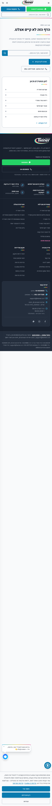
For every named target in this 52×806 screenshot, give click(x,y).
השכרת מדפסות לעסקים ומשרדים (14, 215)
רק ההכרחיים (26, 795)
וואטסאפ (25, 162)
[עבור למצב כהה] (7, 3)
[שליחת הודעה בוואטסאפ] (33, 321)
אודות (48, 254)
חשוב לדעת (46, 262)
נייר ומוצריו (43, 95)
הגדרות (26, 801)
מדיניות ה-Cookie (30, 783)
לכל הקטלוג (42, 123)
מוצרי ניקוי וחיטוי (42, 106)
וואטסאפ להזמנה (37, 9)
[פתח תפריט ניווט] (48, 2)
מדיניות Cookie (20, 267)
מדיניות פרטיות (20, 262)
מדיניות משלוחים (44, 267)
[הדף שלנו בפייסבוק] (45, 321)
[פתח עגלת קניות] (3, 3)
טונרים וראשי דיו (42, 89)
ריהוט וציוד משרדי (41, 100)
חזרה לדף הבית (41, 61)
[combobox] (26, 14)
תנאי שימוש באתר (19, 258)
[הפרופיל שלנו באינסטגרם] (39, 321)
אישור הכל (26, 789)
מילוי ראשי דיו (20, 210)
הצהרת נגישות (20, 271)
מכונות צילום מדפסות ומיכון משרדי (39, 215)
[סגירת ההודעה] (4, 746)
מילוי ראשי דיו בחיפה (40, 117)
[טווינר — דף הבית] (27, 3)
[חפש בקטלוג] (5, 53)
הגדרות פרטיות (20, 275)
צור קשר (47, 258)
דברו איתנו (34, 69)
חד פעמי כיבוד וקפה (43, 232)
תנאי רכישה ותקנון (19, 254)
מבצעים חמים (42, 111)
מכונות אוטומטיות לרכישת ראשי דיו (13, 219)
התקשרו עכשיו (12, 9)
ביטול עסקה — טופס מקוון (41, 335)
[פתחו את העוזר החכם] (5, 756)
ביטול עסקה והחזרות (43, 271)
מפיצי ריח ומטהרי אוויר (17, 223)
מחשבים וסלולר (45, 236)
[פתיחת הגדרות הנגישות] (47, 765)
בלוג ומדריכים (20, 228)
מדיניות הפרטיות (18, 783)
